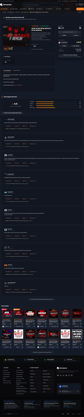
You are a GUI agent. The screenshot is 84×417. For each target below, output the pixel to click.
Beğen (64, 35)
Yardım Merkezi (74, 1)
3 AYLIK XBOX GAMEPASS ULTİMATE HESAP (13, 146)
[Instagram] (61, 375)
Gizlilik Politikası (19, 376)
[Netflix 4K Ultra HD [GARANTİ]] (77, 334)
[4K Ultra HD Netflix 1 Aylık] (7, 313)
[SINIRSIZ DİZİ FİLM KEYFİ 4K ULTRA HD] (19, 334)
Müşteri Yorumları (6, 380)
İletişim (4, 378)
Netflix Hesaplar (6, 319)
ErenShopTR (10, 192)
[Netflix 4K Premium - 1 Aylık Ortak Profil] (65, 313)
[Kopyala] (78, 391)
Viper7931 (10, 229)
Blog (60, 1)
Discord (81, 1)
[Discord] (58, 375)
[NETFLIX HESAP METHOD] (77, 313)
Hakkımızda (5, 370)
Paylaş (76, 35)
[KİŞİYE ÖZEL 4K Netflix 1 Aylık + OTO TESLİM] (42, 313)
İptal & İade (18, 380)
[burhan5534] (5, 155)
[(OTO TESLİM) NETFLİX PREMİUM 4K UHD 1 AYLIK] (42, 334)
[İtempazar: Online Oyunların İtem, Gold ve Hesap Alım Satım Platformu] (6, 4)
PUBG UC (32, 8)
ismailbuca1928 (11, 174)
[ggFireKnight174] (5, 137)
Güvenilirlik (66, 1)
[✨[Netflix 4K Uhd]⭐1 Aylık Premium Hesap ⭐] (19, 313)
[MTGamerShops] (5, 119)
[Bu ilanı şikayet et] (79, 32)
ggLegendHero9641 (12, 282)
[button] (40, 9)
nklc (8, 247)
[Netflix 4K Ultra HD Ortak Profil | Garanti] (54, 313)
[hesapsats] (5, 210)
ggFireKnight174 (11, 137)
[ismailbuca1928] (5, 174)
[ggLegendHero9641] (5, 283)
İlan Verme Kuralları (20, 378)
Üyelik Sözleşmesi (20, 393)
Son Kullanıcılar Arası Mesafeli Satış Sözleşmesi (21, 391)
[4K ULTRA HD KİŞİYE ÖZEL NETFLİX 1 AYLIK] (7, 334)
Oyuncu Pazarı (15, 8)
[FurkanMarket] (59, 43)
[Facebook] (63, 375)
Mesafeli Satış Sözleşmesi (21, 388)
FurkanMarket (64, 42)
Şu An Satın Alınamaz (68, 32)
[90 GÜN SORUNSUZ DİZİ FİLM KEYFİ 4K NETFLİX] (65, 334)
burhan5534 (10, 154)
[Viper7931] (5, 229)
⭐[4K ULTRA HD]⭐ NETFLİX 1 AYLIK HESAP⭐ (14, 128)
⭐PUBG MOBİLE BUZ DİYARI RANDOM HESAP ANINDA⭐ (16, 274)
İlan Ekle (81, 8)
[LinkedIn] (72, 375)
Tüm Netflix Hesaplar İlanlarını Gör (42, 352)
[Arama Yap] (62, 4)
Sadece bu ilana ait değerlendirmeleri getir (12, 112)
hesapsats (10, 209)
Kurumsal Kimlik (6, 372)
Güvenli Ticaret (17, 70)
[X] (66, 375)
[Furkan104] (5, 265)
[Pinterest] (69, 375)
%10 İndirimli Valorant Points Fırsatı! (7, 1)
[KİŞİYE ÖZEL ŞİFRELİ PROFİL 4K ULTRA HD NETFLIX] (54, 334)
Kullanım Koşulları (20, 386)
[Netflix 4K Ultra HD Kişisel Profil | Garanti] (30, 334)
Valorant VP (24, 8)
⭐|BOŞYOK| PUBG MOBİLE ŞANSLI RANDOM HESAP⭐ (15, 292)
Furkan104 (10, 264)
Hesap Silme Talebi (7, 382)
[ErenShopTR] (5, 192)
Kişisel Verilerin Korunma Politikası (21, 383)
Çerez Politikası (19, 374)
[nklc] (5, 247)
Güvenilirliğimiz (6, 376)
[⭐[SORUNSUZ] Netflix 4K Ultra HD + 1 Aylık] (30, 313)
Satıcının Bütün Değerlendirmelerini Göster (41, 299)
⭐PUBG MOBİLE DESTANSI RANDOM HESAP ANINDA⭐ (15, 220)
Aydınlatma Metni (19, 372)
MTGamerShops (11, 119)
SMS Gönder (76, 45)
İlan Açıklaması (8, 70)
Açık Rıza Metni (19, 370)
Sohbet (64, 45)
